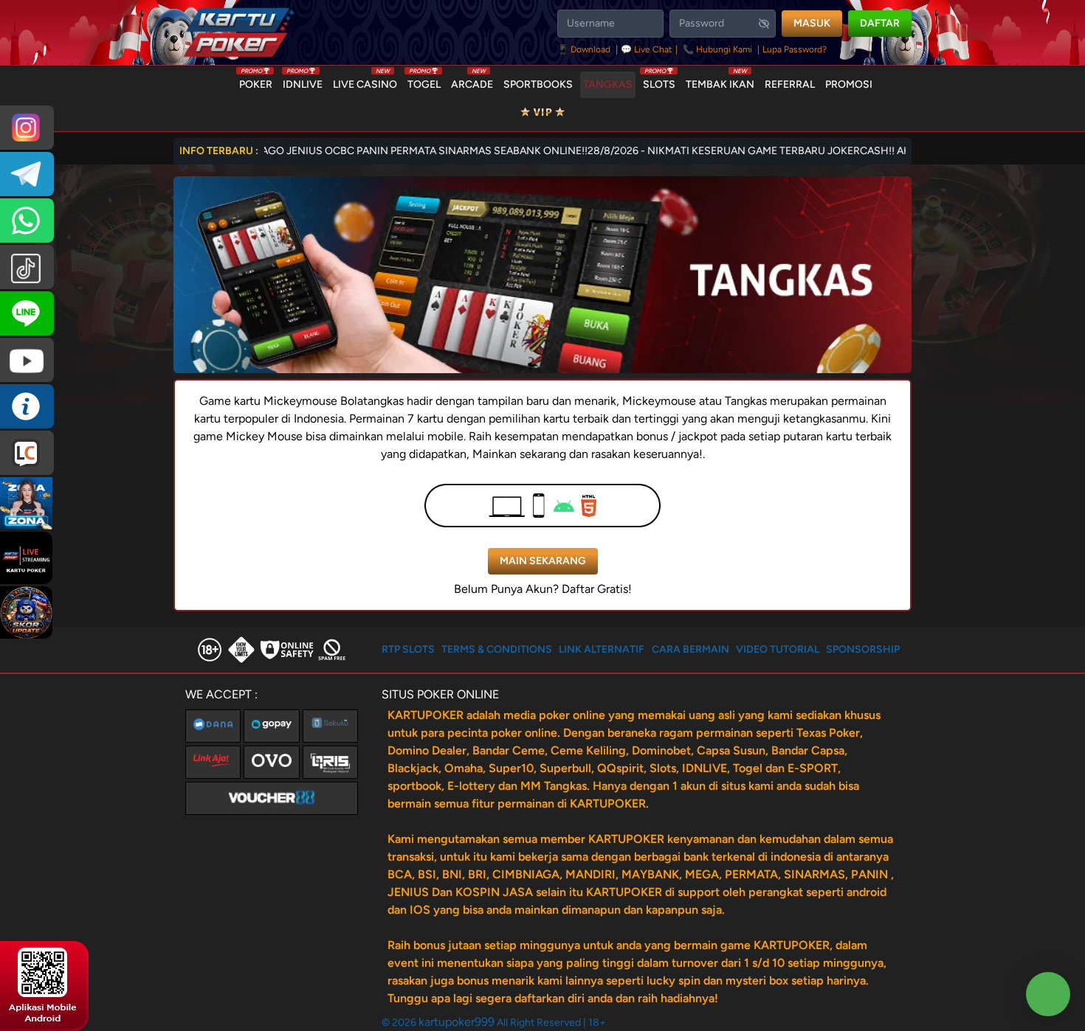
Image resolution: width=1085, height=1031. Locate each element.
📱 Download (585, 49)
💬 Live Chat (646, 49)
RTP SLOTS (408, 649)
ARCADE (472, 81)
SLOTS (659, 81)
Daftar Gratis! (597, 589)
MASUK (811, 23)
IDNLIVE (303, 81)
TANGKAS (608, 84)
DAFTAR (880, 23)
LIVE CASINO (365, 81)
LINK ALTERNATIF (601, 649)
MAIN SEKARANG (543, 561)
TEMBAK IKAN (720, 81)
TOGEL (424, 81)
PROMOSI (848, 84)
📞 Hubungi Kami (717, 49)
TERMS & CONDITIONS (496, 649)
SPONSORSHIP (863, 649)
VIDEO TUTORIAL (777, 649)
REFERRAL (790, 84)
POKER (255, 81)
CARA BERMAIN (690, 649)
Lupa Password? (794, 49)
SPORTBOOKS (538, 84)
